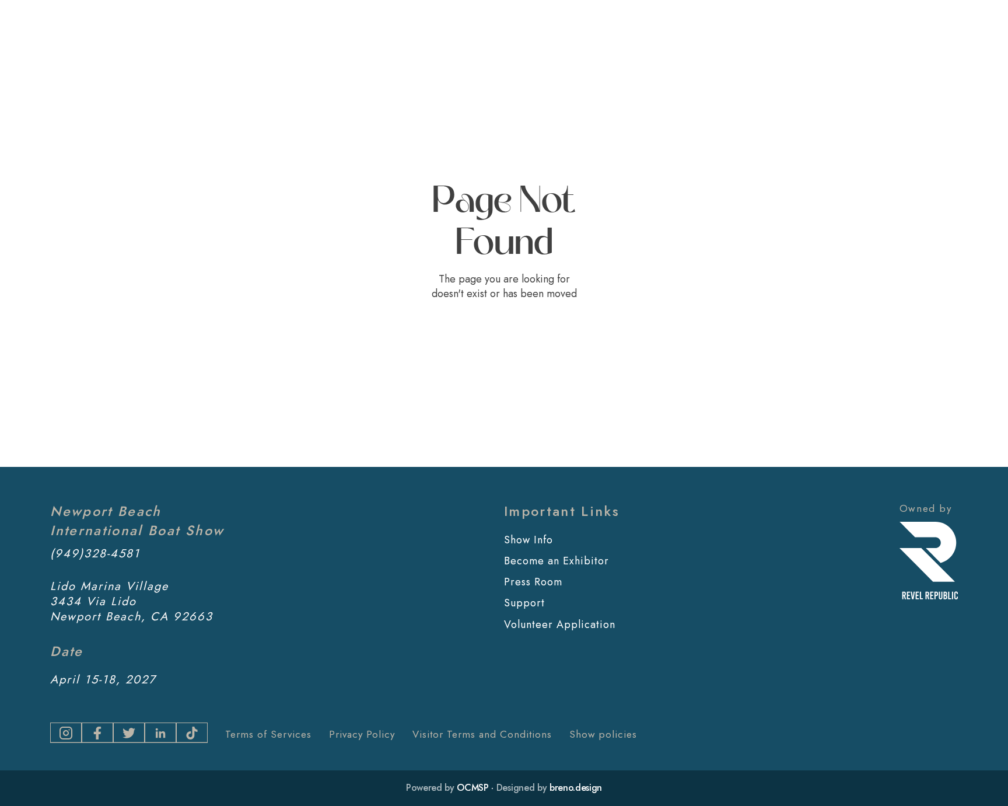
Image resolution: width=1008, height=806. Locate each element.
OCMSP (472, 787)
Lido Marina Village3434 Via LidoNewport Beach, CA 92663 (131, 601)
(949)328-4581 (95, 553)
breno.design (576, 787)
